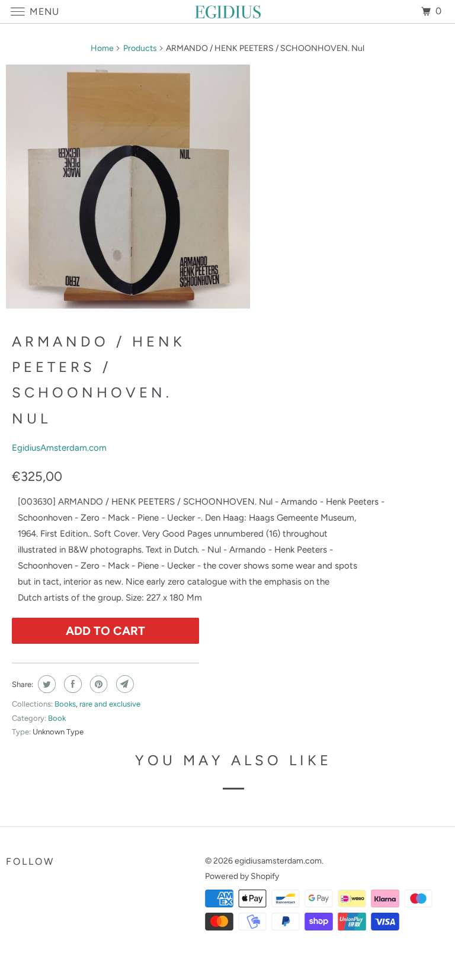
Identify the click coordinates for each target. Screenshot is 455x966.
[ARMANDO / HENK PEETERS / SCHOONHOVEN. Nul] (128, 187)
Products (140, 48)
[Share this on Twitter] (45, 684)
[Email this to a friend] (123, 684)
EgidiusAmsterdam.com (59, 447)
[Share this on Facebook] (71, 684)
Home (102, 48)
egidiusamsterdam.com (278, 861)
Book (57, 718)
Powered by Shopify (242, 876)
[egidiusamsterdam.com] (227, 11)
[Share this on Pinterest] (97, 684)
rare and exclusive (109, 703)
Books (65, 703)
